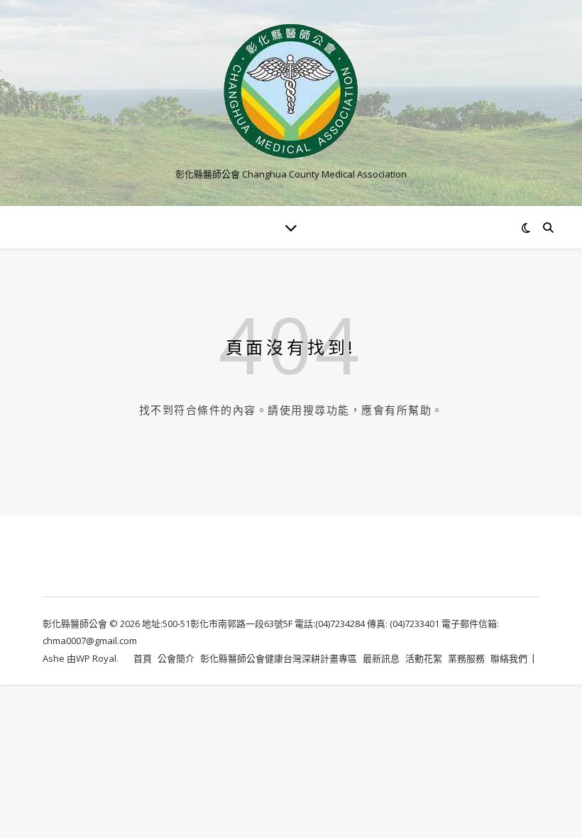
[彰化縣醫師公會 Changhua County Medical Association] (291, 91)
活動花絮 (423, 658)
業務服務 (466, 658)
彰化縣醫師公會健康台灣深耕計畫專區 (278, 658)
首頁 (142, 658)
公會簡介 (176, 658)
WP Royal (96, 658)
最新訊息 (381, 658)
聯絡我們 (508, 658)
